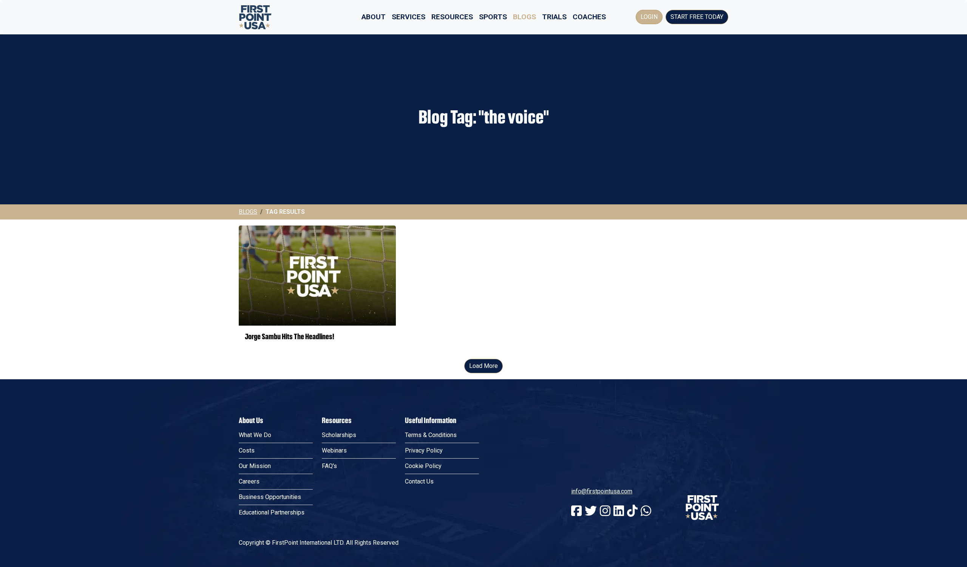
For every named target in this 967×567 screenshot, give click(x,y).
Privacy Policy (424, 450)
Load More (483, 365)
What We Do (255, 435)
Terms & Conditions (431, 435)
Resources (452, 16)
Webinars (334, 450)
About (373, 16)
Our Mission (255, 466)
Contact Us (419, 481)
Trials (554, 16)
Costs (247, 450)
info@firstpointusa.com (601, 491)
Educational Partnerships (271, 512)
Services (408, 16)
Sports (493, 16)
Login (649, 16)
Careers (249, 481)
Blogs (524, 16)
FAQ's (329, 466)
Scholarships (339, 435)
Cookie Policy (423, 466)
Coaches (589, 16)
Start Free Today (696, 16)
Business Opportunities (270, 497)
